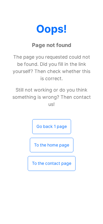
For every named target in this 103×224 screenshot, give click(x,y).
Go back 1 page (51, 126)
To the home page (51, 145)
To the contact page (51, 163)
